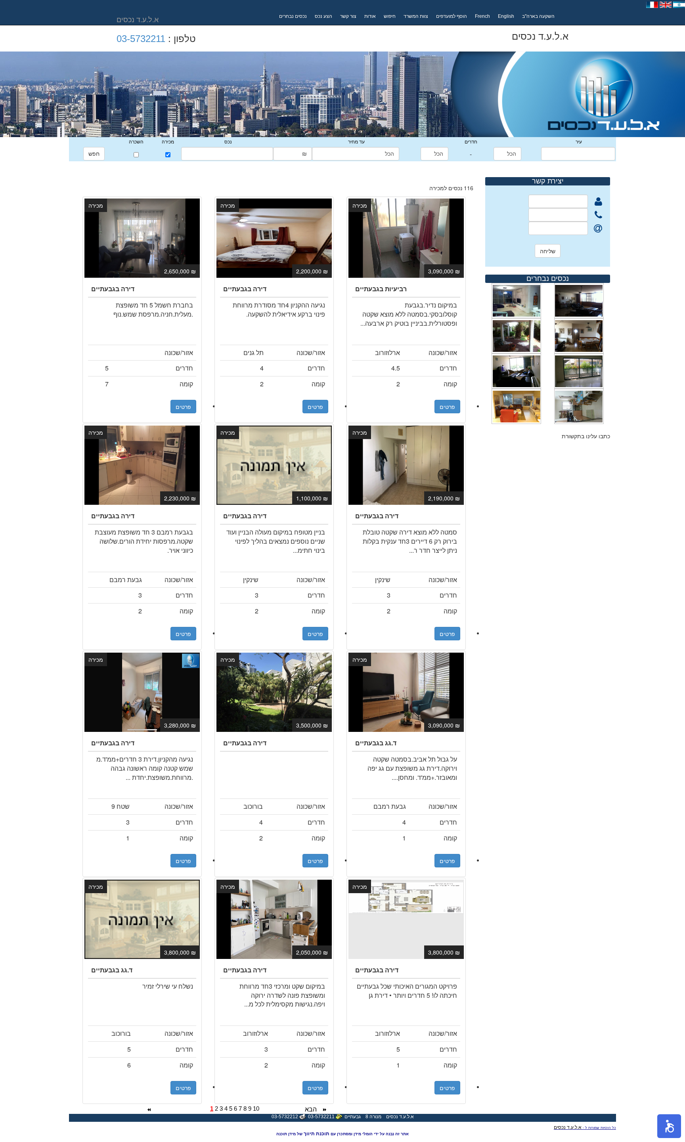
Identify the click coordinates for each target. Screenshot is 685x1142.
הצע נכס (323, 16)
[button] (669, 1126)
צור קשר (348, 16)
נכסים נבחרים (293, 16)
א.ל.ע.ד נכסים (568, 1127)
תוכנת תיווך (316, 1133)
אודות (370, 16)
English (506, 16)
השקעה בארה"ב (538, 16)
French (482, 16)
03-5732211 (141, 38)
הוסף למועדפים (451, 16)
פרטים (183, 407)
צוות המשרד (416, 16)
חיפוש (390, 16)
